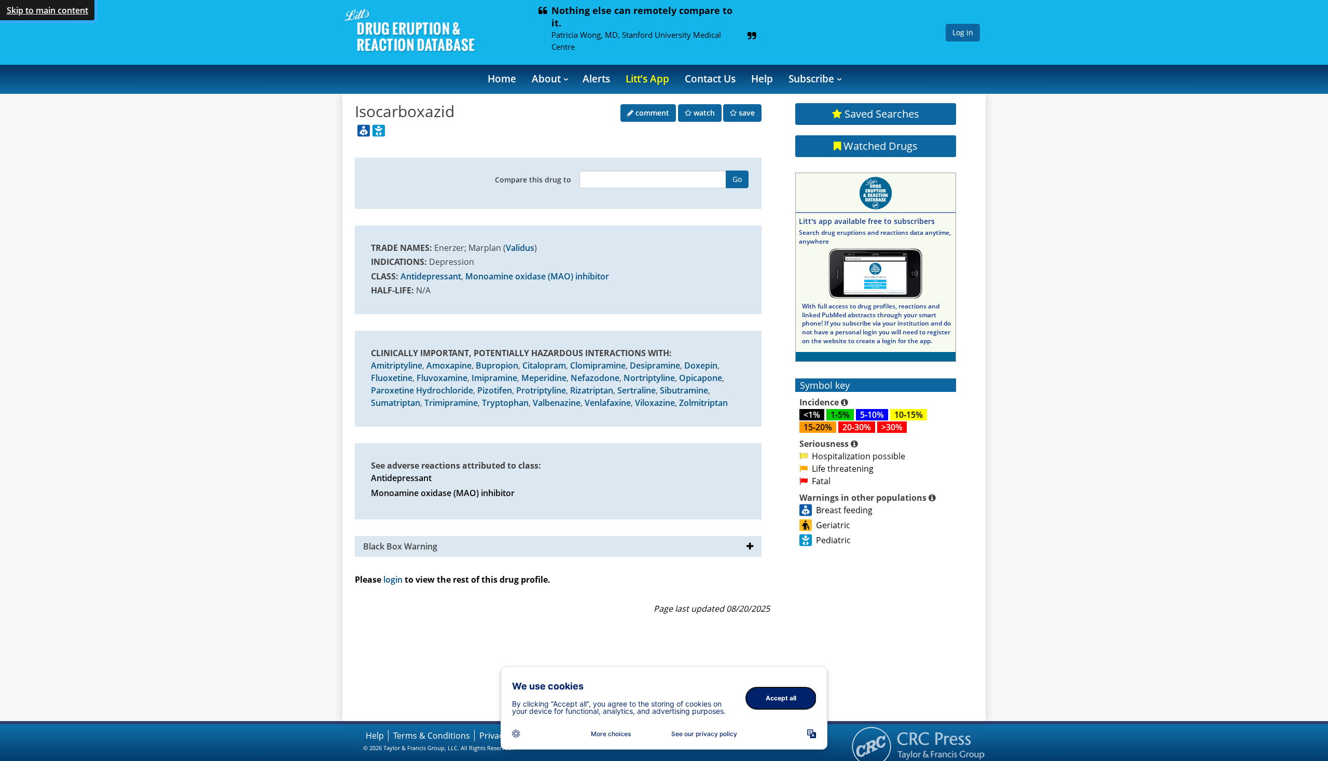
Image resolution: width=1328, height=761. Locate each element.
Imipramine (494, 378)
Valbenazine (556, 402)
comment (651, 113)
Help (762, 79)
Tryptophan (505, 402)
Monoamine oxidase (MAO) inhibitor (537, 276)
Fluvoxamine (442, 378)
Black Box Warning (400, 546)
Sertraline (636, 390)
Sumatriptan (395, 402)
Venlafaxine (608, 402)
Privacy (493, 735)
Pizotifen (494, 390)
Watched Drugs (879, 146)
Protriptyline (541, 390)
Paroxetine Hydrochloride (422, 390)
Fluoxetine (391, 378)
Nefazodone (595, 378)
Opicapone (700, 378)
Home (502, 79)
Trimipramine (451, 402)
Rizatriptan (591, 390)
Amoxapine (449, 365)
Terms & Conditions (431, 735)
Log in (962, 32)
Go (737, 179)
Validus (520, 247)
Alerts (596, 79)
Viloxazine (655, 402)
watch (703, 113)
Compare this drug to (533, 180)
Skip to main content (47, 10)
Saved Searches (880, 114)
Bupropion (497, 365)
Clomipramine (598, 365)
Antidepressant (430, 276)
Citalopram (544, 365)
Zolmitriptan (703, 402)
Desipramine (655, 365)
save (746, 113)
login (393, 579)
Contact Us (710, 79)
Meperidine (543, 378)
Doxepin (700, 365)
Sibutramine (684, 390)
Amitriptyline (396, 365)
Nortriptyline (649, 378)
